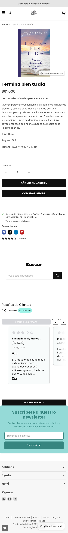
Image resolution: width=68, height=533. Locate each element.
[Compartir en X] (10, 232)
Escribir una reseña (26, 321)
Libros (46, 517)
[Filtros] (55, 322)
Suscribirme (34, 445)
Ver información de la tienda (18, 221)
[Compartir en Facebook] (4, 232)
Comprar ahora (34, 193)
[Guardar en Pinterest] (22, 232)
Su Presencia (29, 520)
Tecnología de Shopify (34, 527)
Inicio (5, 24)
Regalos (56, 517)
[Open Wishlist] (5, 528)
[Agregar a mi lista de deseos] (5, 204)
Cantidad (6, 165)
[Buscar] (57, 275)
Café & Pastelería (21, 517)
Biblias (36, 517)
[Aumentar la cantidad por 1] (29, 172)
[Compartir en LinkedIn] (16, 232)
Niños (42, 520)
